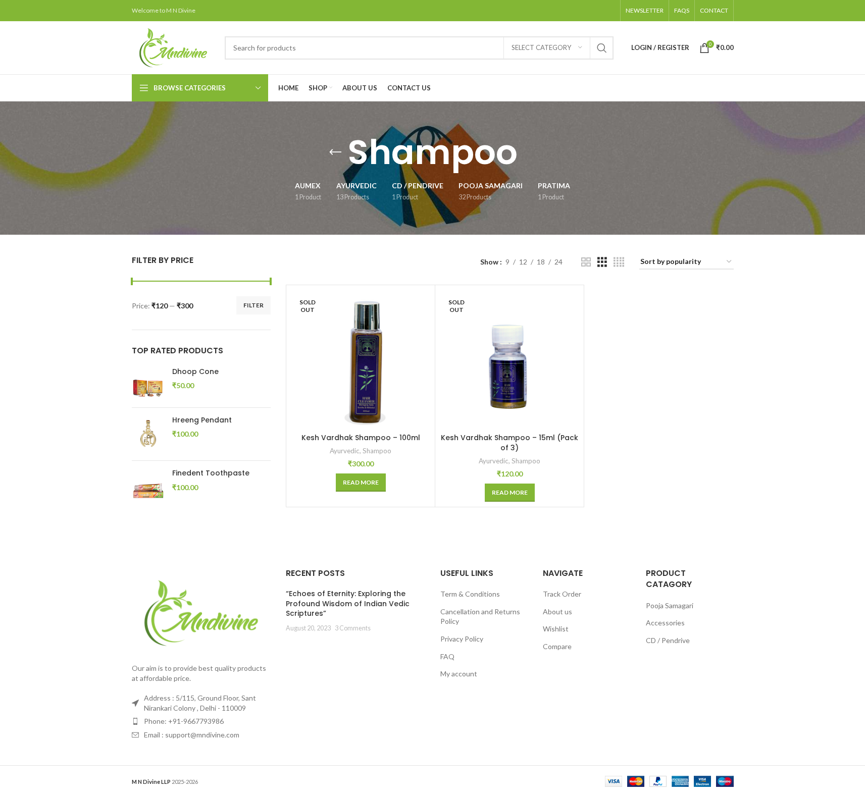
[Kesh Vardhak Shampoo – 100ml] (360, 359)
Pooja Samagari (669, 605)
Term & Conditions (470, 594)
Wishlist (556, 628)
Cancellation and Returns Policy (480, 616)
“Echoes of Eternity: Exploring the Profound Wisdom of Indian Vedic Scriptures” (348, 603)
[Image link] (201, 612)
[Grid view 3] (602, 262)
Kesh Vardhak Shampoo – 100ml (360, 438)
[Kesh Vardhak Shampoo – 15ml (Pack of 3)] (509, 359)
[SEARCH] (602, 48)
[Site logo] (173, 46)
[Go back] (335, 152)
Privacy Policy (461, 638)
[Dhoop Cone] (148, 383)
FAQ (447, 656)
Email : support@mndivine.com (191, 734)
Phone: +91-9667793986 (184, 721)
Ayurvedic (345, 451)
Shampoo (377, 451)
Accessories (665, 622)
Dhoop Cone (195, 372)
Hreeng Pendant (202, 420)
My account (458, 673)
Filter (253, 305)
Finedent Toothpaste (210, 473)
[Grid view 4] (619, 262)
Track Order (562, 594)
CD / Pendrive (668, 640)
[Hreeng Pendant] (148, 434)
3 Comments (353, 628)
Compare (557, 646)
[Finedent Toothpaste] (148, 484)
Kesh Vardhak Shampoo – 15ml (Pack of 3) (509, 443)
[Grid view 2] (586, 262)
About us (557, 611)
